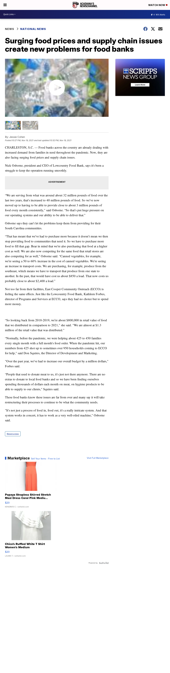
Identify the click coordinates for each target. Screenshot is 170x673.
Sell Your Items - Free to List (45, 459)
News (9, 29)
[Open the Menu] (5, 5)
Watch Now (157, 5)
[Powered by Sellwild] (104, 563)
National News (33, 29)
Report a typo (13, 433)
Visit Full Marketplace (98, 458)
